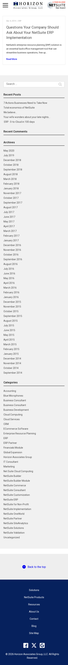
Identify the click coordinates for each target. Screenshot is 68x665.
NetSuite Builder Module (16, 480)
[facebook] (25, 645)
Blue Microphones (13, 395)
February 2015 (11, 349)
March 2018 (10, 179)
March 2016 (10, 287)
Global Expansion (12, 452)
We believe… (10, 112)
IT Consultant (10, 461)
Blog (34, 626)
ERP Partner (10, 443)
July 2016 (8, 268)
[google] (42, 645)
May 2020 (8, 150)
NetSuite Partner (12, 518)
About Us (34, 611)
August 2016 (10, 264)
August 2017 (10, 207)
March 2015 (10, 344)
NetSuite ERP (10, 499)
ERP (19, 21)
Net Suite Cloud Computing (18, 471)
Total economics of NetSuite (19, 107)
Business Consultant (14, 405)
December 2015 (12, 301)
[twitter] (34, 645)
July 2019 (8, 155)
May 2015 (8, 335)
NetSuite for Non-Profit (16, 504)
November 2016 (12, 249)
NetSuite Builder (12, 476)
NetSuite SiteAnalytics (15, 523)
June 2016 (9, 273)
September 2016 (12, 259)
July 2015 (8, 325)
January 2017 (11, 240)
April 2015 (9, 339)
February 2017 (11, 235)
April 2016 (9, 283)
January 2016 (11, 297)
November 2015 (12, 306)
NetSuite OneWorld (13, 513)
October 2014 (10, 368)
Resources (34, 604)
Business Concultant (14, 400)
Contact (34, 618)
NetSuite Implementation (17, 509)
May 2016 (8, 278)
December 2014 (12, 358)
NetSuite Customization (16, 494)
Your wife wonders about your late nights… (26, 117)
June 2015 (9, 330)
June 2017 (9, 216)
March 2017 (10, 231)
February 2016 (11, 292)
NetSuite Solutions (13, 528)
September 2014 (12, 372)
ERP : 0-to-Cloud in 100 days (19, 121)
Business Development (16, 409)
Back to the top (37, 567)
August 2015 (10, 320)
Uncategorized (11, 537)
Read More (11, 59)
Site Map (34, 633)
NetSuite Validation (14, 532)
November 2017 (12, 193)
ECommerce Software (15, 428)
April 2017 (9, 226)
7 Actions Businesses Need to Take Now (25, 103)
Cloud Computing (12, 414)
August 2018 (10, 174)
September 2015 (12, 316)
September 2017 (12, 202)
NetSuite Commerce (14, 485)
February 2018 (11, 183)
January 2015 (11, 353)
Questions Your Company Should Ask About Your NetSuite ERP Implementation (32, 32)
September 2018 (12, 169)
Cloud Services (11, 419)
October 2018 (10, 164)
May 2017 (8, 221)
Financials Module (13, 447)
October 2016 (10, 254)
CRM (6, 424)
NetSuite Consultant (14, 490)
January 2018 (11, 188)
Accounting (9, 391)
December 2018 (12, 160)
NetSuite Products (34, 597)
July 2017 (8, 212)
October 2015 (10, 311)
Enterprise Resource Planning (19, 433)
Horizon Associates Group (17, 457)
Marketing (9, 466)
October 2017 (10, 198)
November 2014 (12, 363)
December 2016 (12, 245)
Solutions (34, 590)
